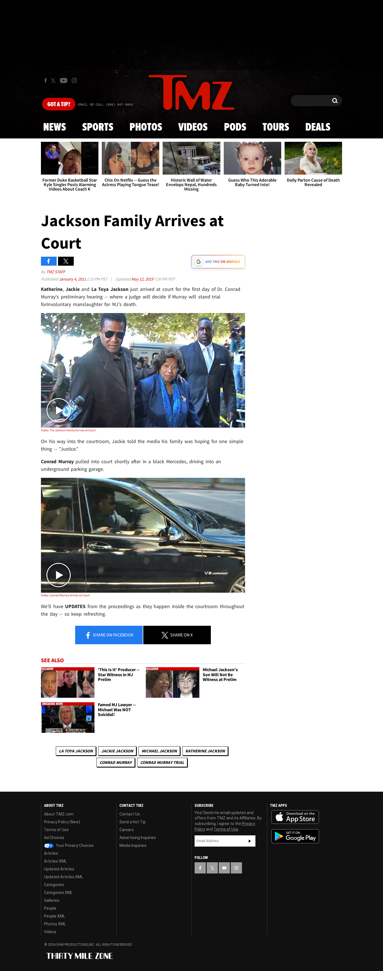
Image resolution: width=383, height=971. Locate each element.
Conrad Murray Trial (162, 762)
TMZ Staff (55, 271)
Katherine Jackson (205, 751)
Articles (51, 853)
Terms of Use (56, 830)
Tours (275, 127)
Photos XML (55, 924)
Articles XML (55, 861)
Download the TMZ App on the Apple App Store (295, 817)
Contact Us (129, 814)
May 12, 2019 (142, 279)
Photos (146, 127)
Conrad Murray (116, 762)
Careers (126, 830)
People (50, 908)
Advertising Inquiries (137, 837)
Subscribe (249, 841)
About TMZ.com (58, 814)
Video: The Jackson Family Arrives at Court (68, 430)
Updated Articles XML (63, 877)
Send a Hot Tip (132, 822)
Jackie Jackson (117, 751)
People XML (54, 916)
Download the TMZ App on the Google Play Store (295, 836)
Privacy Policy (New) (62, 822)
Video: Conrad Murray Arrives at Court (65, 595)
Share (112, 635)
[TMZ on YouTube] (224, 867)
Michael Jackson (159, 751)
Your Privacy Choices (74, 845)
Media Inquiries (132, 845)
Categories (54, 884)
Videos (192, 127)
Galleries (51, 900)
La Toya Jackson (76, 751)
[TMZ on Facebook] (45, 80)
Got (58, 104)
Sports (97, 127)
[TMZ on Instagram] (74, 80)
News (54, 127)
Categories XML (58, 892)
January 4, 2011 (73, 279)
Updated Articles (59, 869)
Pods (235, 127)
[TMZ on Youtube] (64, 80)
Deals (317, 127)
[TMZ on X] (54, 80)
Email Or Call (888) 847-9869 (105, 105)
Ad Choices (54, 837)
